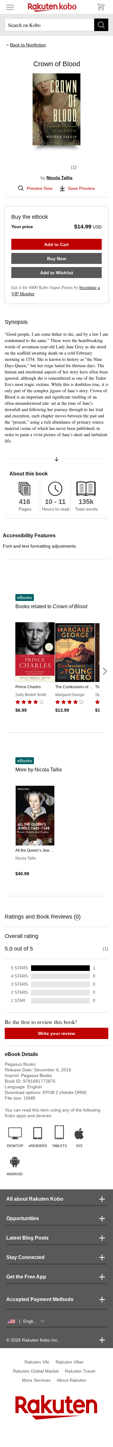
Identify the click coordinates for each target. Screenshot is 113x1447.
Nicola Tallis (59, 177)
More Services (36, 1380)
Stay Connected (25, 1257)
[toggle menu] (10, 7)
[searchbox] (56, 25)
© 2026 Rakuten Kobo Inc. (32, 1339)
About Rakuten (71, 1380)
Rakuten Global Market (36, 1371)
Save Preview (81, 188)
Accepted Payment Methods (39, 1299)
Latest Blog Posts (27, 1238)
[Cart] (100, 7)
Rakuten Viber (70, 1361)
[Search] (101, 25)
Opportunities (22, 1218)
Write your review (56, 1033)
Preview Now (39, 188)
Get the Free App (26, 1276)
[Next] (104, 671)
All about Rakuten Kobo (34, 1199)
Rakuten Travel (80, 1371)
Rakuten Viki (36, 1361)
